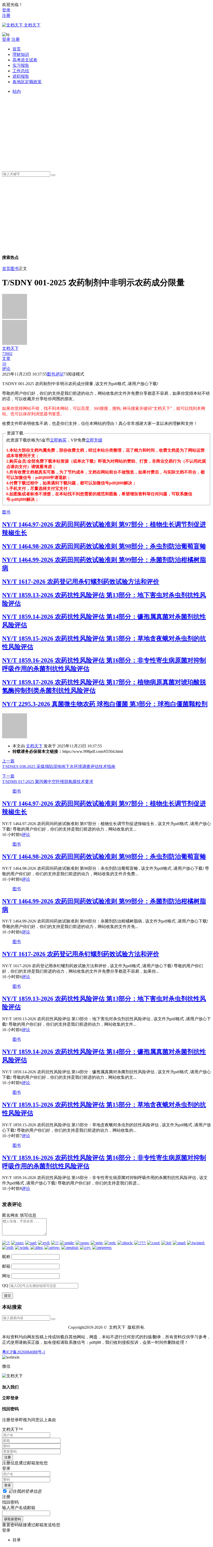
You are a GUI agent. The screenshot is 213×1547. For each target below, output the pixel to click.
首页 (16, 49)
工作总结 (20, 71)
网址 (6, 1276)
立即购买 (58, 440)
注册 (6, 15)
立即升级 (94, 440)
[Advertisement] (111, 130)
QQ (5, 1285)
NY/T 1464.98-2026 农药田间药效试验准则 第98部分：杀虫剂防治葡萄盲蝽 (104, 546)
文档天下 (34, 746)
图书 (14, 268)
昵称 (6, 1256)
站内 (16, 91)
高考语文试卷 (24, 60)
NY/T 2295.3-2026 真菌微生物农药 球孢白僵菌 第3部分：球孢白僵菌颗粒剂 (105, 704)
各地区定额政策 (27, 82)
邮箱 (6, 1266)
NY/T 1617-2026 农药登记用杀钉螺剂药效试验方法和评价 (80, 581)
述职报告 (20, 76)
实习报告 (20, 65)
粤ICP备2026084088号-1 (23, 1352)
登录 (6, 10)
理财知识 (20, 54)
